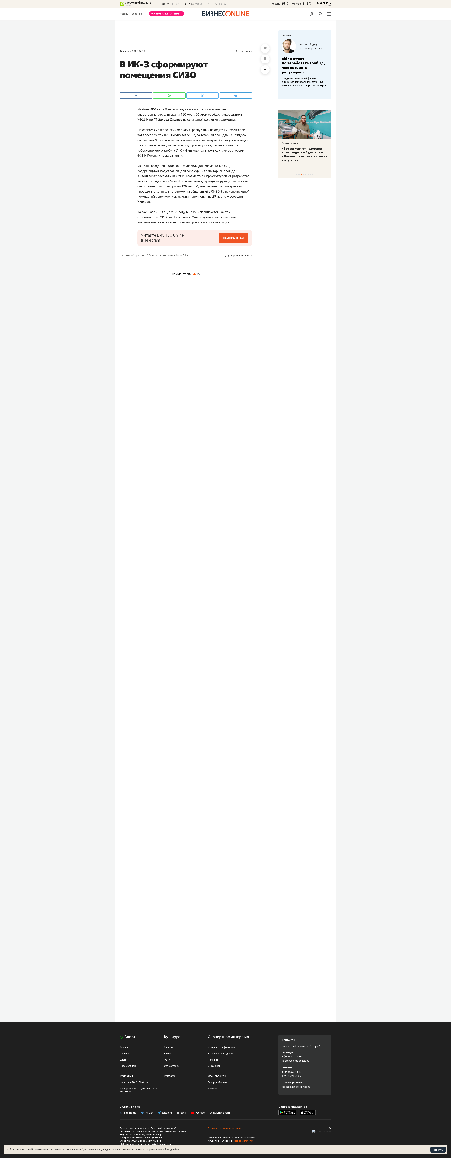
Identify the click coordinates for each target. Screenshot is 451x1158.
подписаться (233, 238)
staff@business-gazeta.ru (296, 1086)
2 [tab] (298, 174)
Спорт (129, 1037)
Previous (283, 95)
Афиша (124, 1047)
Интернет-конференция (221, 1047)
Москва (296, 3)
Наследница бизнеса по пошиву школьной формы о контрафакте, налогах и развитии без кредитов (304, 82)
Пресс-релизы (128, 1065)
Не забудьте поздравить (222, 1053)
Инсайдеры (214, 1065)
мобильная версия (220, 1112)
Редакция (126, 1076)
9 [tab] (310, 174)
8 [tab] (308, 174)
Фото (167, 1059)
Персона (125, 1053)
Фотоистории (171, 1065)
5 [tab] (303, 174)
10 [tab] (312, 174)
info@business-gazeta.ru (295, 1060)
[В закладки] (265, 59)
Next (327, 95)
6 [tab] (305, 174)
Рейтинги (213, 1059)
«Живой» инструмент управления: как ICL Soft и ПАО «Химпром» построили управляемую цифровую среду (313, 156)
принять (438, 1149)
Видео (167, 1053)
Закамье (137, 13)
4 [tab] (301, 174)
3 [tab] (299, 174)
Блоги (123, 1059)
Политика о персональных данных (225, 1128)
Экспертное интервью (228, 1037)
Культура (172, 1037)
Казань (276, 3)
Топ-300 (212, 1088)
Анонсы (168, 1047)
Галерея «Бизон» (217, 1082)
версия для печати (241, 255)
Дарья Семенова (313, 44)
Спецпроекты (217, 1076)
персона (287, 35)
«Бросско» (309, 48)
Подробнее (173, 1149)
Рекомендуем (299, 143)
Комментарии (186, 274)
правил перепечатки (242, 1141)
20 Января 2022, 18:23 (132, 51)
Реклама (170, 1076)
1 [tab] (296, 174)
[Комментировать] (265, 48)
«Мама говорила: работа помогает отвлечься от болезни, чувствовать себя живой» (308, 65)
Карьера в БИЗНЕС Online (134, 1082)
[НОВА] (166, 14)
